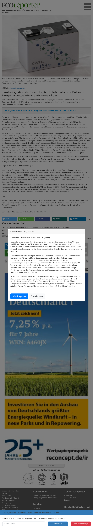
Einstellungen (37, 296)
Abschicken (58, 523)
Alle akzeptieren (19, 296)
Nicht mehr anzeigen (80, 523)
